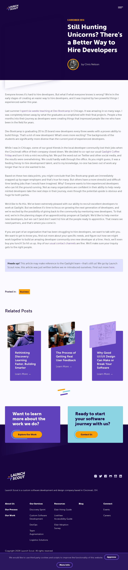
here (111, 267)
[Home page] (33, 476)
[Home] (59, 7)
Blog (81, 503)
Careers (107, 515)
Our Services (36, 503)
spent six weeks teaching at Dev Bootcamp (45, 110)
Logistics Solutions (39, 540)
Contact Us (86, 434)
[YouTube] (115, 476)
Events (106, 509)
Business (24, 291)
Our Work (10, 515)
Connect (107, 503)
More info (65, 565)
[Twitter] (100, 476)
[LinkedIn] (120, 476)
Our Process (11, 509)
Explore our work (27, 434)
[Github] (110, 476)
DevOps (33, 524)
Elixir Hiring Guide (63, 509)
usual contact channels (63, 243)
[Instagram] (95, 476)
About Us (9, 503)
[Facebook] (105, 476)
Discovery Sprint (37, 509)
